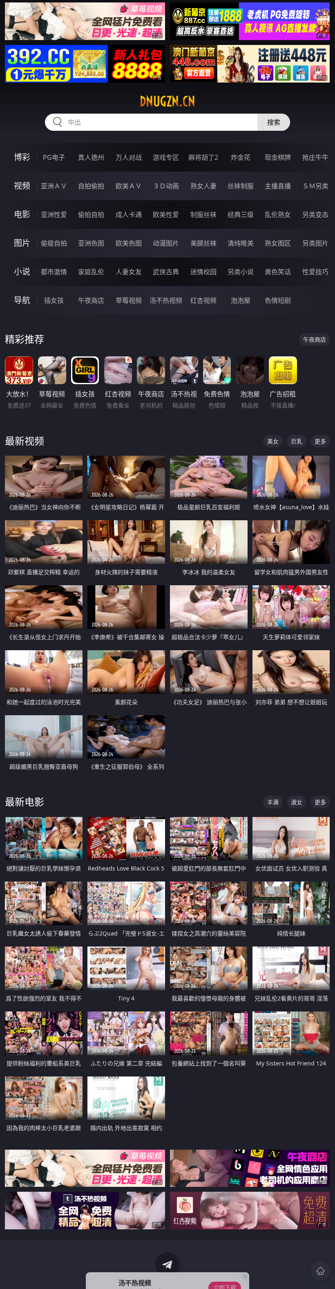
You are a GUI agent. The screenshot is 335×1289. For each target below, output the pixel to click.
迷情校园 (203, 271)
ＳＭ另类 (315, 185)
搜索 (273, 122)
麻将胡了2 (203, 157)
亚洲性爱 (54, 214)
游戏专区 (166, 157)
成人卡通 (129, 214)
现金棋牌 (278, 157)
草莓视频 (129, 300)
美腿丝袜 (203, 243)
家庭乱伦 (91, 271)
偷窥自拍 (54, 243)
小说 (22, 271)
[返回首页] (320, 1271)
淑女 (296, 802)
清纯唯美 (241, 243)
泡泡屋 (240, 300)
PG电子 (54, 157)
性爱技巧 (315, 271)
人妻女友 (129, 271)
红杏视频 (203, 300)
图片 (22, 242)
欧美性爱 (166, 214)
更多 (320, 441)
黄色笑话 (278, 271)
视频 (22, 185)
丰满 (273, 802)
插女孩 (54, 300)
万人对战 (129, 157)
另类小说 (241, 271)
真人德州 (91, 157)
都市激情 (54, 271)
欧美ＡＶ (129, 185)
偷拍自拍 (91, 214)
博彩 (22, 157)
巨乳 (296, 441)
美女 (273, 441)
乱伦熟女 (278, 214)
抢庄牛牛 (315, 157)
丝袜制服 (241, 185)
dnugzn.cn (167, 101)
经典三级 (241, 214)
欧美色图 (129, 243)
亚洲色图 (91, 243)
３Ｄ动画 (166, 185)
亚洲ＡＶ (54, 185)
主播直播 (278, 185)
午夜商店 (91, 300)
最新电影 (24, 801)
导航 (22, 300)
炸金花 (240, 157)
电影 (22, 214)
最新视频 (24, 441)
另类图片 (315, 243)
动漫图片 (166, 243)
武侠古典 (166, 271)
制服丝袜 (203, 214)
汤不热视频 (166, 300)
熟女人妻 (203, 185)
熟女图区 (278, 243)
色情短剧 (278, 300)
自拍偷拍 (91, 185)
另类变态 (315, 214)
